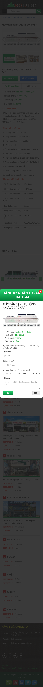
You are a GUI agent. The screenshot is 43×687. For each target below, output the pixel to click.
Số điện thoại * (8, 361)
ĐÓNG (36, 393)
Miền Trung (23, 374)
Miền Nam (36, 374)
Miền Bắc (9, 374)
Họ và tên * (7, 352)
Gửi (8, 393)
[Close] (40, 291)
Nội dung (6, 378)
